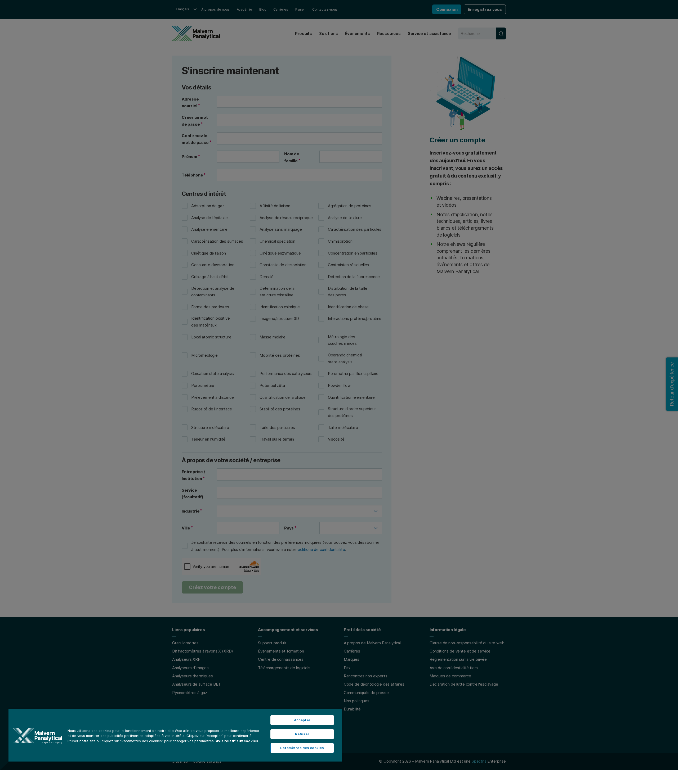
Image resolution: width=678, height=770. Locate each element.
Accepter (302, 720)
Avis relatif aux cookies (237, 741)
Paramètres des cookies (302, 748)
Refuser (302, 734)
